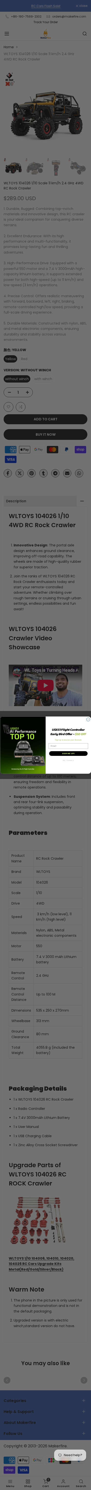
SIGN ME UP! (68, 753)
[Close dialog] (88, 719)
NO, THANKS (68, 760)
